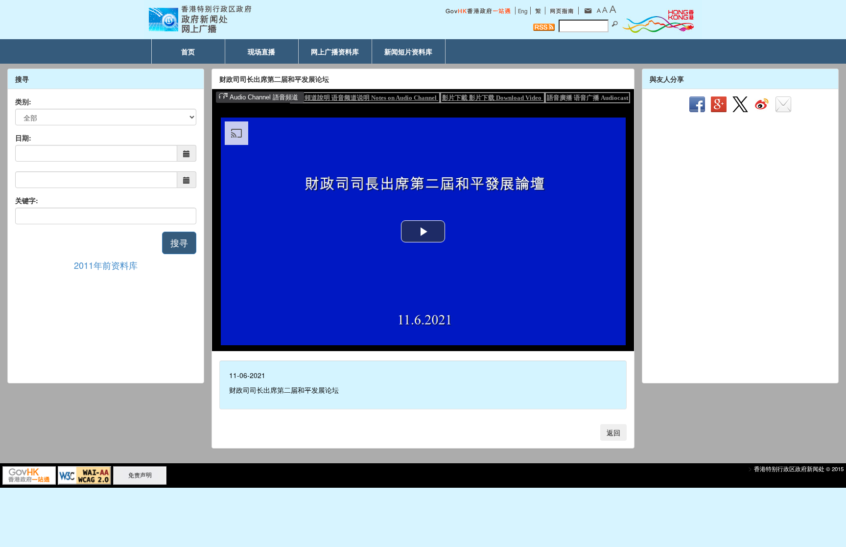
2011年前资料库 (106, 265)
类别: (23, 101)
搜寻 (179, 242)
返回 (613, 432)
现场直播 (261, 51)
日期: (23, 138)
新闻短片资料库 (408, 51)
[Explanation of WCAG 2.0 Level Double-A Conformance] (84, 474)
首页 (188, 51)
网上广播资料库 (335, 51)
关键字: (26, 200)
